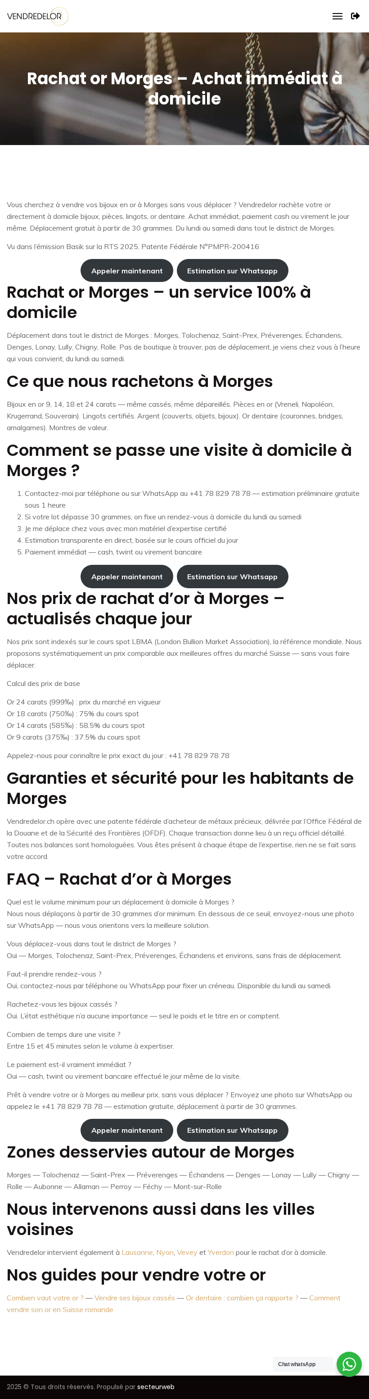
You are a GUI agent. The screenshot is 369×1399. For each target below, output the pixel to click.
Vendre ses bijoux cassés (134, 1297)
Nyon (165, 1252)
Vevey (187, 1252)
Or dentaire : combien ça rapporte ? (242, 1297)
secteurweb (156, 1386)
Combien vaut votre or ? (45, 1297)
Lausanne (137, 1252)
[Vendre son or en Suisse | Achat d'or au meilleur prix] (37, 15)
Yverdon (221, 1252)
